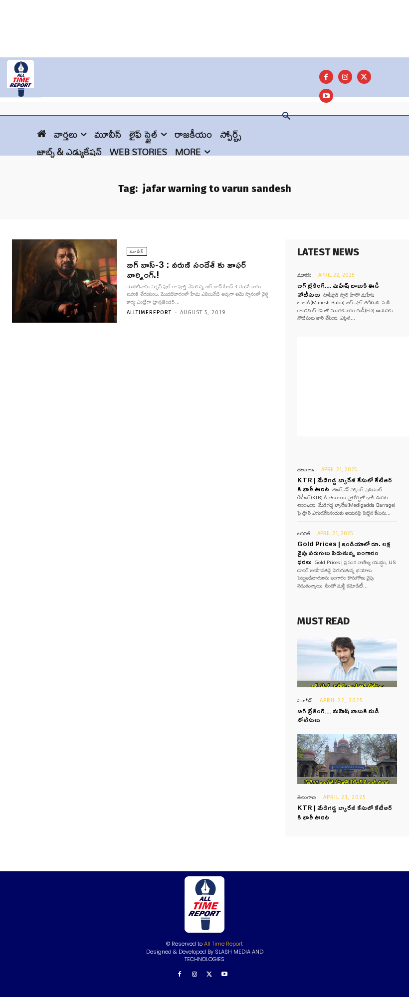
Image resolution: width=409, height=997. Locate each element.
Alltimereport (149, 312)
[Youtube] (224, 975)
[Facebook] (326, 77)
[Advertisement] (204, 22)
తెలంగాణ (305, 469)
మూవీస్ (137, 251)
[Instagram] (345, 77)
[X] (364, 77)
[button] (286, 117)
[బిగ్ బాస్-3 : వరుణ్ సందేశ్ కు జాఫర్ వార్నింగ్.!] (64, 281)
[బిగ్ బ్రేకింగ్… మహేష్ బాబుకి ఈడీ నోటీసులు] (347, 662)
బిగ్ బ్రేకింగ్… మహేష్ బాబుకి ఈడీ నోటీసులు (338, 715)
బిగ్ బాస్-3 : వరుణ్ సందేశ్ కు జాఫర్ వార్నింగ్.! (186, 269)
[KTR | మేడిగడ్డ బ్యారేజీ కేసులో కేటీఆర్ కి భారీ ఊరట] (347, 759)
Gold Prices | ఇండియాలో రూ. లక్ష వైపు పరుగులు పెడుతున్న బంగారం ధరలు (344, 553)
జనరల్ (303, 533)
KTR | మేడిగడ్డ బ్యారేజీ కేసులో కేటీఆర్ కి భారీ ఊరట (344, 811)
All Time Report (223, 944)
